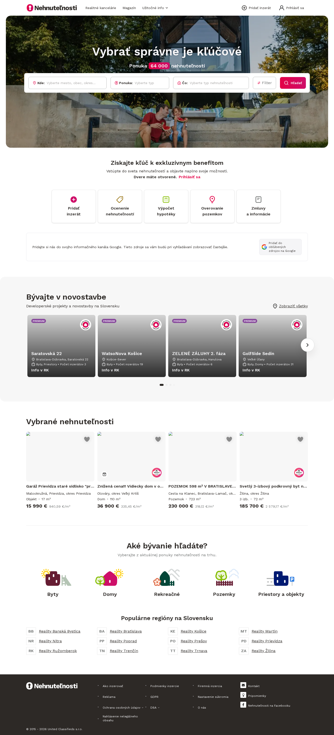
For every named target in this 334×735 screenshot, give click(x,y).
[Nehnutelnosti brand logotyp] (52, 7)
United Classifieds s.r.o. (65, 729)
